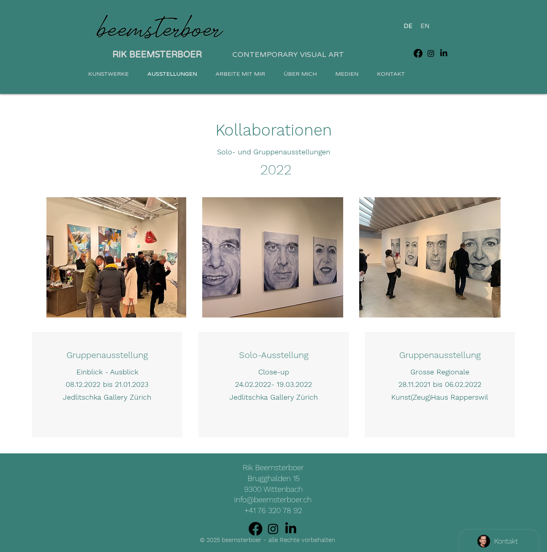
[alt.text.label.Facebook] (418, 53)
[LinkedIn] (291, 529)
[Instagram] (273, 529)
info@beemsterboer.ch (273, 499)
